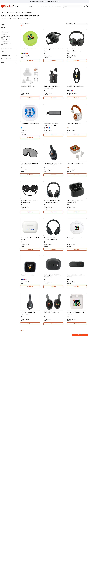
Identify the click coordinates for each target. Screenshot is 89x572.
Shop (31, 6)
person (84, 6)
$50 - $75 (5, 41)
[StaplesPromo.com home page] (10, 6)
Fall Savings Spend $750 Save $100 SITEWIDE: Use (44, 1)
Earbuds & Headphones (27, 12)
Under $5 (5, 32)
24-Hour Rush (49, 6)
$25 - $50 (5, 39)
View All (80, 334)
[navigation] (23, 26)
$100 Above (6, 43)
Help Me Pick (40, 6)
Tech (18, 12)
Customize (30, 60)
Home (2, 12)
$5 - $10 (5, 34)
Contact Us (58, 6)
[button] (9, 28)
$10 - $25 (5, 37)
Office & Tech (13, 12)
